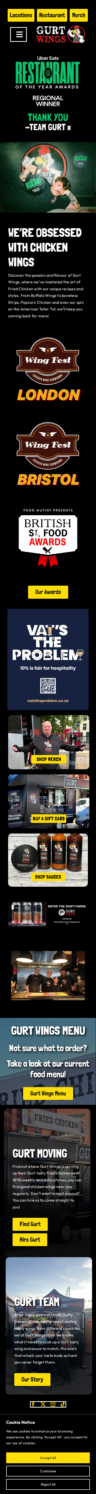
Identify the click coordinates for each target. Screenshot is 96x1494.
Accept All (48, 1458)
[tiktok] (62, 1404)
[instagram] (52, 1404)
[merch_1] (48, 717)
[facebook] (33, 1404)
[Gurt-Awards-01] (48, 415)
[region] (48, 1454)
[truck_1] (48, 776)
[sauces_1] (48, 835)
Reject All (48, 1484)
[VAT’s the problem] (48, 610)
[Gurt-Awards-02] (48, 331)
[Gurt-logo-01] (60, 23)
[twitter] (43, 1404)
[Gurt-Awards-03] (48, 500)
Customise (48, 1471)
